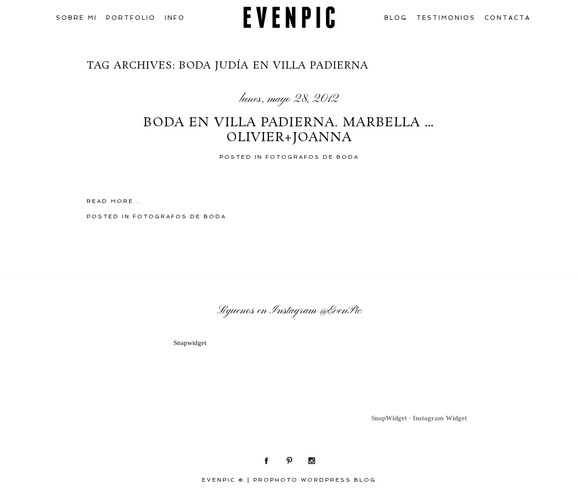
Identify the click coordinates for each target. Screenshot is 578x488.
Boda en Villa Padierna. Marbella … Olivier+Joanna (288, 130)
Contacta (508, 17)
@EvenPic (340, 311)
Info (175, 17)
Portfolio (131, 17)
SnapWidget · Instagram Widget (419, 418)
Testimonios (445, 17)
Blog (395, 17)
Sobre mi (76, 17)
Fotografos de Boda (312, 157)
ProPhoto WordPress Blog (314, 480)
